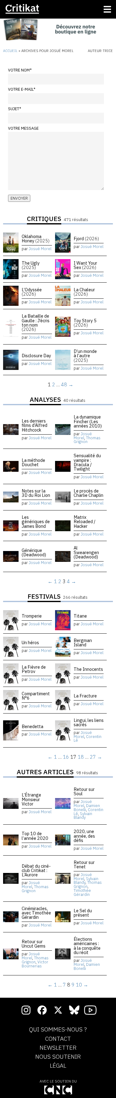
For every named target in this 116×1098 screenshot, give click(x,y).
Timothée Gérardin (82, 892)
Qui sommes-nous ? (58, 1029)
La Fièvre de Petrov (34, 669)
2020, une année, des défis (84, 835)
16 (66, 757)
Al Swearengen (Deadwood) (86, 552)
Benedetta (32, 726)
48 (64, 384)
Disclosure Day (36, 355)
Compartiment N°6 (36, 696)
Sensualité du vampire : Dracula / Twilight (87, 462)
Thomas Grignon (87, 440)
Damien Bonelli (87, 807)
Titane (80, 616)
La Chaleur (84, 292)
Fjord (86, 238)
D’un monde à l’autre (85, 355)
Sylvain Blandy (83, 815)
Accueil (10, 51)
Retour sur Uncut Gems (33, 944)
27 (93, 757)
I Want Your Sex (85, 265)
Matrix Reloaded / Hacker (85, 521)
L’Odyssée (32, 292)
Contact (58, 1038)
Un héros (30, 642)
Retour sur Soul (84, 791)
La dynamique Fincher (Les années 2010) (88, 421)
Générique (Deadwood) (34, 552)
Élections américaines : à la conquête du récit (87, 945)
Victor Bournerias (35, 964)
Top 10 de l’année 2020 (35, 836)
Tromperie (32, 616)
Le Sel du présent (83, 913)
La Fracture (85, 696)
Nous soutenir (58, 1056)
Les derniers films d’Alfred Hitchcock (34, 425)
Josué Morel (40, 248)
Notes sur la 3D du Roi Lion (36, 493)
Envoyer (19, 198)
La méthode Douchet (33, 462)
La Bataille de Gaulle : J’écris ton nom (35, 322)
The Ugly (31, 265)
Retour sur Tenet (84, 864)
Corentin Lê (87, 738)
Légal (58, 1065)
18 (81, 757)
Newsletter (58, 1047)
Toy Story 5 (85, 323)
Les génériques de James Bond (36, 521)
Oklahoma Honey (35, 238)
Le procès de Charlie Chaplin (88, 493)
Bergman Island (83, 642)
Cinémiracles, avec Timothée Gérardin (36, 912)
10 (79, 985)
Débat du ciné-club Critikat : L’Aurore (36, 870)
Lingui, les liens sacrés (89, 722)
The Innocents (88, 669)
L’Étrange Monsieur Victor (31, 799)
